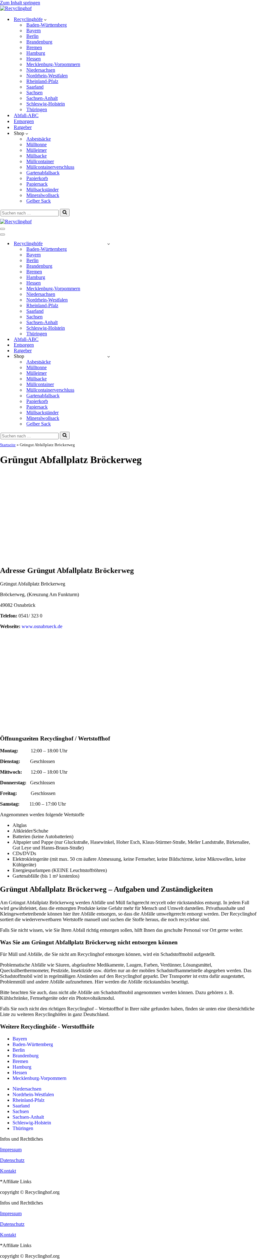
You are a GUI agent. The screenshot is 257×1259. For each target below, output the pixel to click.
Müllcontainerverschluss (50, 167)
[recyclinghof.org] (16, 8)
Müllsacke (36, 155)
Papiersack (37, 184)
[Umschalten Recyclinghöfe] (109, 243)
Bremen (34, 47)
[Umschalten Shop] (109, 356)
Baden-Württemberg (46, 25)
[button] (45, 19)
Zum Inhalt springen (20, 2)
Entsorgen (24, 121)
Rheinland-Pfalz (42, 81)
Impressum (11, 1149)
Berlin (32, 36)
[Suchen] (65, 212)
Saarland (35, 87)
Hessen (33, 58)
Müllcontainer (40, 161)
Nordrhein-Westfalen (47, 75)
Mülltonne (36, 144)
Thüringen (36, 109)
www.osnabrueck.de (42, 626)
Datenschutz (12, 1160)
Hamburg (35, 53)
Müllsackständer (42, 189)
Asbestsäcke (38, 139)
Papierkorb (37, 178)
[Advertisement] (128, 516)
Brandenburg (39, 41)
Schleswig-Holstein (45, 103)
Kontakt (8, 1171)
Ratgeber (23, 127)
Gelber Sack (38, 201)
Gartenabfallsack (43, 172)
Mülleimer (36, 150)
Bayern (33, 30)
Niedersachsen (40, 70)
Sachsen (34, 92)
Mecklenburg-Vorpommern (53, 64)
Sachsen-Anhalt (42, 98)
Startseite (8, 444)
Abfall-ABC (26, 115)
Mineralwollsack (42, 195)
